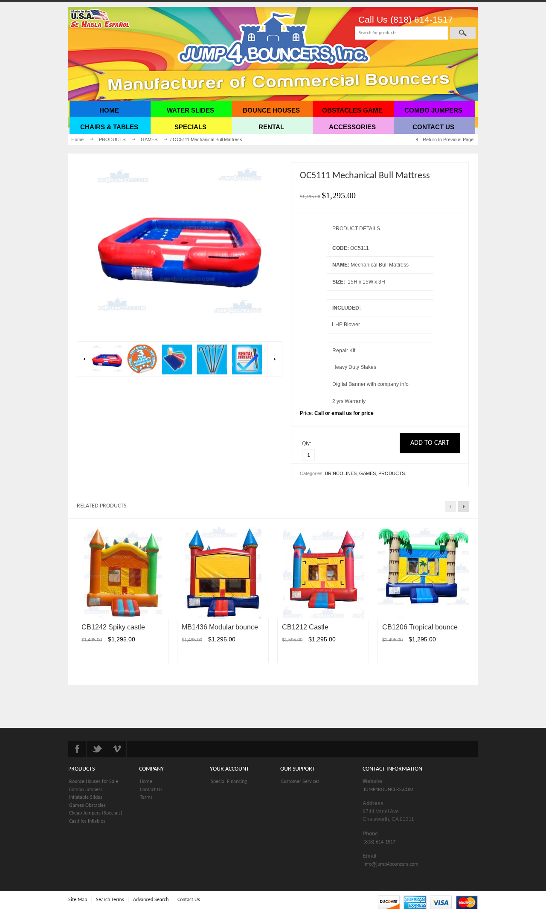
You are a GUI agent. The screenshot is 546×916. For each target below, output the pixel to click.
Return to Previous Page (448, 139)
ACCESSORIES (352, 126)
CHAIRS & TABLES (109, 126)
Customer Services (300, 781)
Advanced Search (150, 899)
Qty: (307, 443)
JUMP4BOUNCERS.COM (388, 789)
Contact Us (151, 789)
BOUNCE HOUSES (271, 110)
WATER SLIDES (190, 110)
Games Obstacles (87, 805)
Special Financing (229, 781)
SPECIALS (190, 126)
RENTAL (271, 126)
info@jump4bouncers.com (390, 864)
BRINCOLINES (341, 473)
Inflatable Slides (85, 797)
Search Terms (110, 899)
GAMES (149, 139)
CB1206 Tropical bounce (420, 627)
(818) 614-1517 (379, 842)
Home (77, 139)
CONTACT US (433, 126)
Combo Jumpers (85, 789)
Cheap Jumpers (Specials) (95, 813)
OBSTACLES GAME (352, 110)
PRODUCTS (112, 139)
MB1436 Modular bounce (220, 627)
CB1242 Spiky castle (113, 627)
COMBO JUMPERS (433, 110)
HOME (109, 110)
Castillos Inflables (87, 821)
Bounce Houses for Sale (93, 781)
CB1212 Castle (305, 627)
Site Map (77, 899)
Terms (146, 797)
